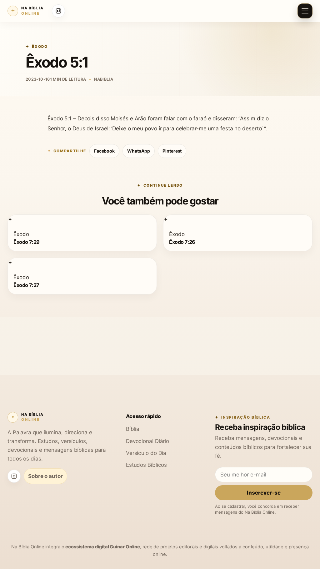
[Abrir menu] (305, 10)
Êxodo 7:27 (26, 285)
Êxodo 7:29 (26, 242)
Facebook (104, 151)
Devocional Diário (147, 441)
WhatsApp (138, 151)
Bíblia (132, 428)
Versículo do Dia (146, 453)
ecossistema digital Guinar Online (102, 547)
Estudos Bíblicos (146, 464)
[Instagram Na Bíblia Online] (58, 11)
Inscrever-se (264, 492)
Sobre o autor (45, 476)
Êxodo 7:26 (182, 242)
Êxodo (40, 46)
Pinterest (172, 151)
